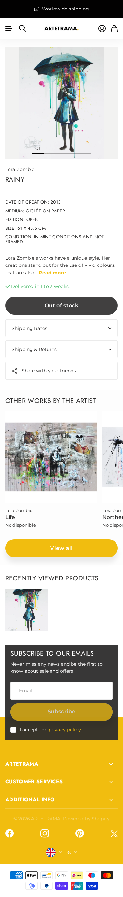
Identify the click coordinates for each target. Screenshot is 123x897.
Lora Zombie (20, 169)
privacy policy (65, 730)
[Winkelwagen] (114, 28)
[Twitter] (114, 833)
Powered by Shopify (86, 819)
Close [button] (61, 764)
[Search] (22, 28)
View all (61, 548)
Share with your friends (49, 371)
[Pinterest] (79, 833)
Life (10, 517)
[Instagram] (44, 833)
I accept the (50, 730)
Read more (52, 273)
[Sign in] (102, 28)
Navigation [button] (8, 28)
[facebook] (9, 833)
